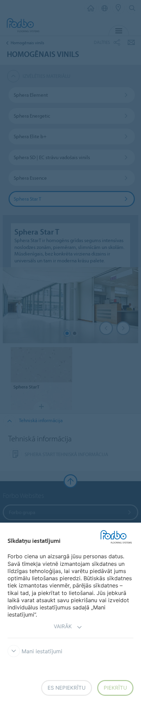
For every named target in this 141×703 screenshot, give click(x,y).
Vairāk (63, 626)
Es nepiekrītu (67, 687)
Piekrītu (115, 687)
